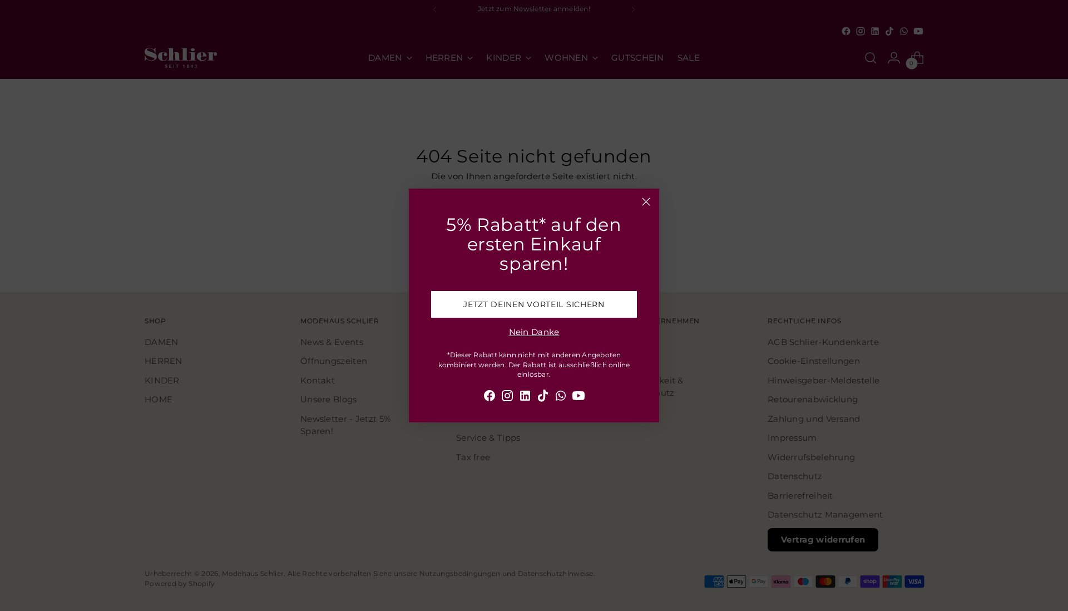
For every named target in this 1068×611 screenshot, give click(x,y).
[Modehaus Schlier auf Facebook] (489, 397)
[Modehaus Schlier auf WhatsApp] (560, 397)
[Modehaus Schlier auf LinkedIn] (525, 397)
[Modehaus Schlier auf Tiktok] (543, 397)
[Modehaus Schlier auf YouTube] (578, 397)
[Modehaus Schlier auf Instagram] (507, 397)
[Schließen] (646, 201)
